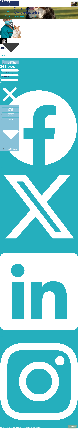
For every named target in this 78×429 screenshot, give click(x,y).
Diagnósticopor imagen (10, 29)
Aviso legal (8, 427)
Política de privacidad (17, 427)
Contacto (12, 61)
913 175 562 (2, 3)
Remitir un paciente (12, 63)
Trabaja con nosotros (37, 427)
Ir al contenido (3, 0)
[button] (9, 84)
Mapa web (2, 427)
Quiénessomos (10, 20)
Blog (11, 118)
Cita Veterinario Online (12, 62)
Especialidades (11, 26)
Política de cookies (26, 427)
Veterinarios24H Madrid (10, 25)
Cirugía (10, 27)
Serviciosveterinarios (10, 23)
